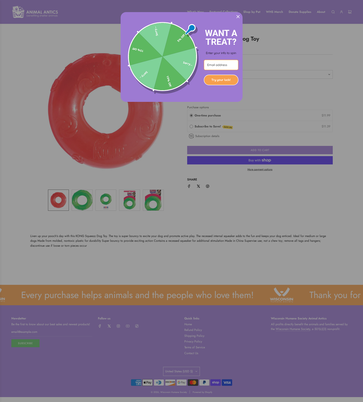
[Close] (238, 16)
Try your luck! (221, 80)
